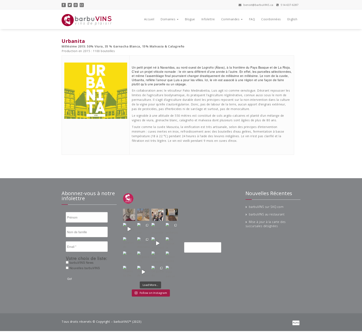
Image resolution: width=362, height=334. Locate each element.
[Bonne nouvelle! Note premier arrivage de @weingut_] (157, 229)
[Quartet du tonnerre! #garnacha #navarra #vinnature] (129, 243)
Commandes (230, 19)
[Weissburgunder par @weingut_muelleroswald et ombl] (143, 229)
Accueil (149, 19)
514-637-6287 (289, 5)
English (292, 19)
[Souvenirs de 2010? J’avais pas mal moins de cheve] (143, 215)
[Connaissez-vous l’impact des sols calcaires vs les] (172, 215)
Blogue (190, 19)
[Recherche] (231, 247)
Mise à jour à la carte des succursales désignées (266, 224)
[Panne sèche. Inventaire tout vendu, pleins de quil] (172, 257)
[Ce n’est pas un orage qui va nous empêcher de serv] (172, 272)
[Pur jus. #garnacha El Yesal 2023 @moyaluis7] (157, 243)
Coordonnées (271, 19)
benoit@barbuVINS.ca (258, 5)
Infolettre (208, 19)
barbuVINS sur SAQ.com (266, 207)
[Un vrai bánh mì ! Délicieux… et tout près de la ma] (157, 257)
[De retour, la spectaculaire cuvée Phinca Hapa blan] (172, 243)
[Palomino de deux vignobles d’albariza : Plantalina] (143, 272)
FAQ (252, 19)
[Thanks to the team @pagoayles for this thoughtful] (129, 272)
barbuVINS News (81, 262)
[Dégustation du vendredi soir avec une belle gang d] (157, 272)
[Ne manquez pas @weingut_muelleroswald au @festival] (129, 229)
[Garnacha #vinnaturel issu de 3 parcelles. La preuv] (143, 243)
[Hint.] (129, 257)
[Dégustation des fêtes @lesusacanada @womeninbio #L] (143, 257)
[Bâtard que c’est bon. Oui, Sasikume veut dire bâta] (129, 215)
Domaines (168, 19)
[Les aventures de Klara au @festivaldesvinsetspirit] (157, 215)
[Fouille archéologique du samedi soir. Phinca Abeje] (172, 229)
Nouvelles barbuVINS (84, 268)
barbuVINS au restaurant (267, 214)
